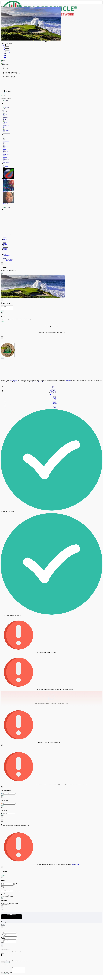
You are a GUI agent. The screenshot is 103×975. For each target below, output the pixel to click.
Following (7, 107)
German (5, 244)
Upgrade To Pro (75, 864)
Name (2, 932)
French (4, 243)
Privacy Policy (9, 259)
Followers (7, 136)
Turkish (5, 250)
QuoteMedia (17, 381)
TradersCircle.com (13, 380)
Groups (6, 166)
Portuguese (5, 247)
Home (53, 386)
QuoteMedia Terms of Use (38, 381)
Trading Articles (6, 255)
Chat (3, 887)
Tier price (16, 884)
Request (7, 973)
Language (4, 237)
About (4, 254)
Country (2, 935)
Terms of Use (9, 260)
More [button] (4, 258)
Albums (6, 100)
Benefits (2, 886)
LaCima (2, 45)
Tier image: (3, 893)
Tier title (15, 883)
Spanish (5, 249)
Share (2, 795)
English (5, 239)
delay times (68, 380)
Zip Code (3, 938)
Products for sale (9, 207)
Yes (2, 272)
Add (2, 897)
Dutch (4, 242)
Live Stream (5, 889)
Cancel (2, 904)
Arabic (4, 240)
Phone (2, 934)
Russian (5, 248)
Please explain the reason (6, 972)
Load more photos (4, 64)
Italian (4, 245)
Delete (2, 321)
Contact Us (5, 256)
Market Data (5, 381)
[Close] (2, 263)
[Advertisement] (45, 222)
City (1, 937)
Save (2, 357)
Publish (2, 875)
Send (2, 311)
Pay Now (3, 924)
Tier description (17, 891)
